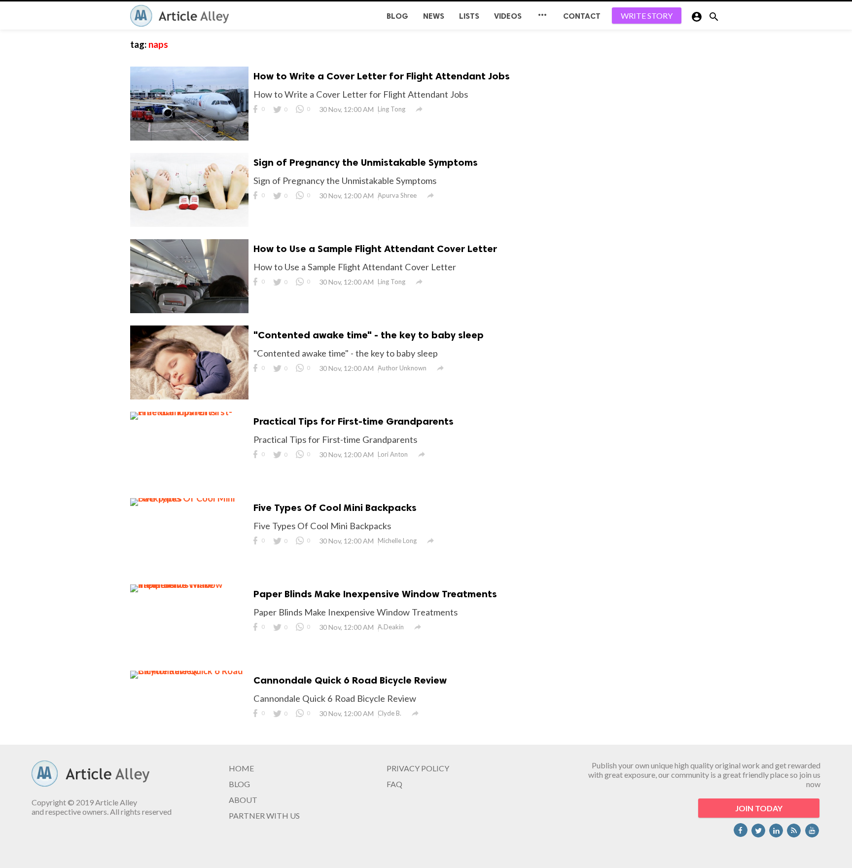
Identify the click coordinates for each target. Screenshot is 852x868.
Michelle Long (397, 540)
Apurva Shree (397, 195)
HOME (241, 768)
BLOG (397, 16)
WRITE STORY (647, 15)
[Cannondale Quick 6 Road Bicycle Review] (189, 670)
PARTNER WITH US (264, 815)
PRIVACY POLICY (418, 768)
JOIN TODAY (758, 808)
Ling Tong (391, 109)
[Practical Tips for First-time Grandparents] (189, 411)
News (433, 16)
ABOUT (243, 799)
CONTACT (582, 16)
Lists (469, 16)
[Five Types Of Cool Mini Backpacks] (189, 498)
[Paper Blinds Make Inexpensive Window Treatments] (189, 584)
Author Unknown (402, 368)
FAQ (394, 784)
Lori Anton (393, 454)
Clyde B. (389, 713)
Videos (508, 16)
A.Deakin (391, 627)
